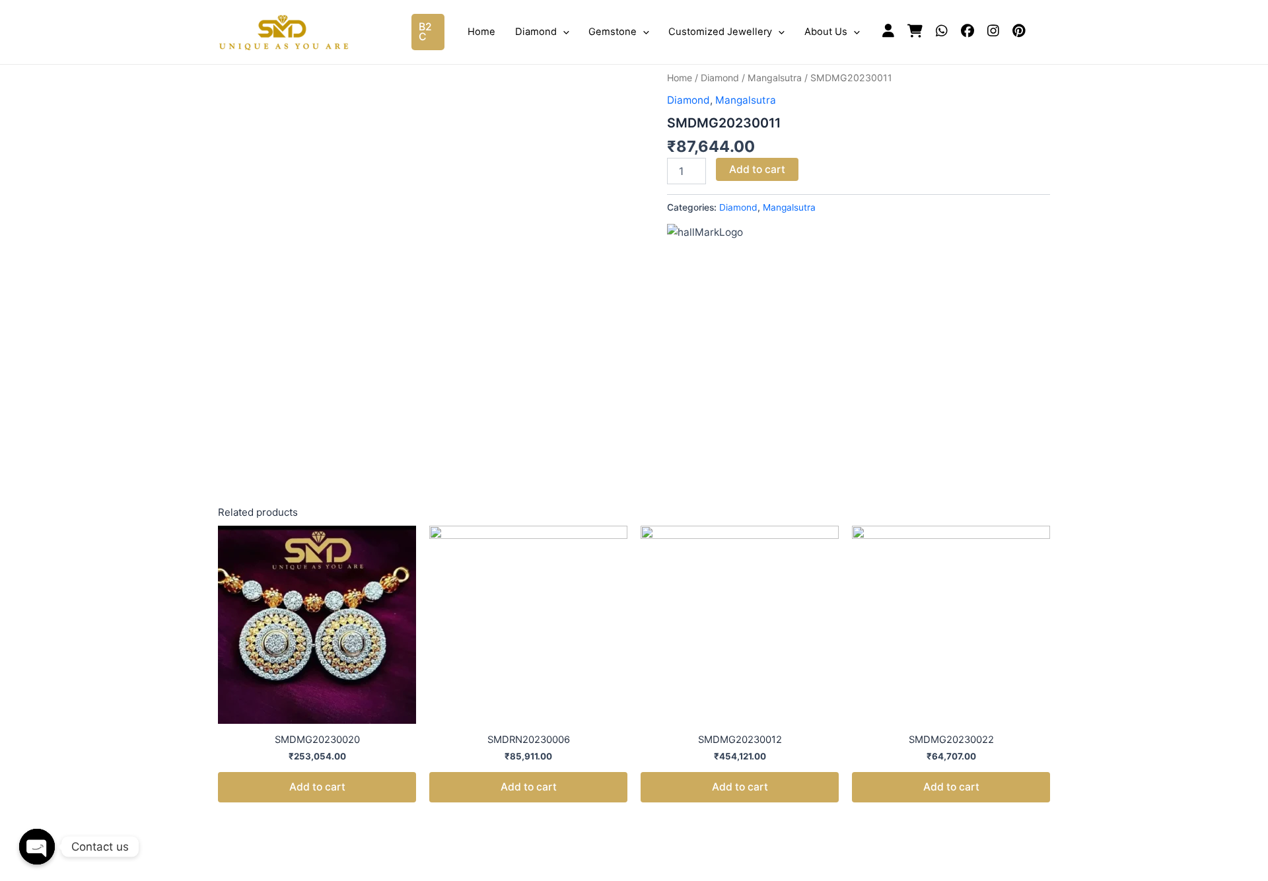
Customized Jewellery (720, 32)
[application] (563, 31)
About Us (825, 32)
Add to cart (757, 169)
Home (481, 32)
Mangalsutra (775, 77)
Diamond (536, 32)
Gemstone (612, 32)
